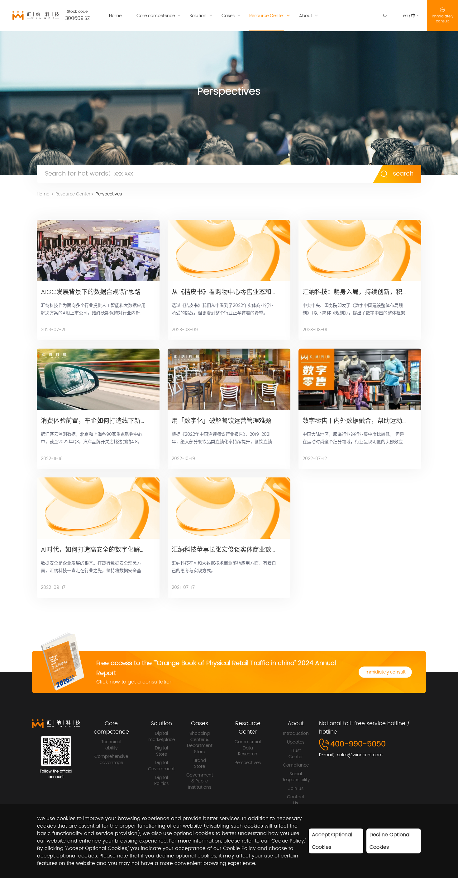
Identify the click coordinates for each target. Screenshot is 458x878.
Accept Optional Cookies (332, 841)
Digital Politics (161, 781)
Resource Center (72, 194)
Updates (295, 742)
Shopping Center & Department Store (199, 742)
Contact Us (295, 800)
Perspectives (109, 194)
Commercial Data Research (248, 748)
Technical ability (111, 745)
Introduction (296, 733)
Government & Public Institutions (199, 781)
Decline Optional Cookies (390, 841)
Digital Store (161, 751)
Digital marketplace (161, 736)
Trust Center (296, 754)
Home (43, 194)
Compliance (296, 765)
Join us (295, 789)
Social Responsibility (296, 777)
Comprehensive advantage (111, 760)
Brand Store (199, 764)
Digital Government (161, 766)
